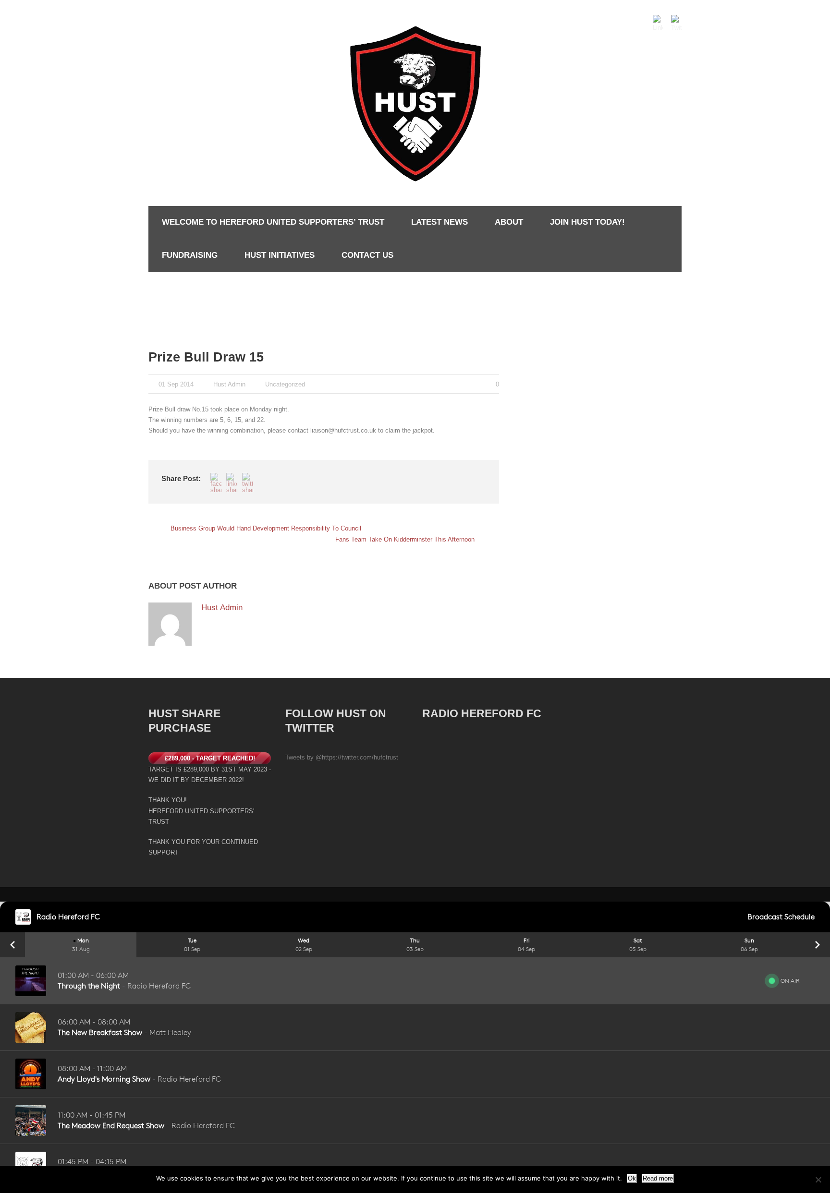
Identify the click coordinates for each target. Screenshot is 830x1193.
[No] (818, 1179)
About (509, 222)
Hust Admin (229, 384)
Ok (632, 1178)
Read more (658, 1178)
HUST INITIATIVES (279, 255)
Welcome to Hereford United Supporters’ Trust (273, 222)
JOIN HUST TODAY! (587, 222)
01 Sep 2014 (176, 384)
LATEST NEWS (439, 222)
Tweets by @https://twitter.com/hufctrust (341, 757)
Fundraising (190, 255)
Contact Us (367, 255)
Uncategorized (285, 384)
